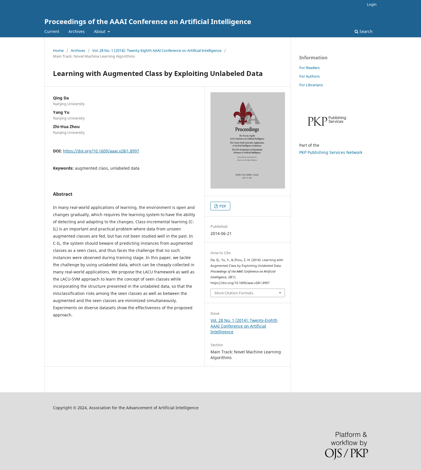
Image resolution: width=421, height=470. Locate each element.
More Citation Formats (234, 292)
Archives (76, 31)
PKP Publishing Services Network (330, 152)
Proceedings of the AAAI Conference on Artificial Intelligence (147, 21)
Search (365, 31)
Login (372, 4)
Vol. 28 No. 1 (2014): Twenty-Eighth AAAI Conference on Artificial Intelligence (156, 50)
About (100, 31)
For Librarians (311, 84)
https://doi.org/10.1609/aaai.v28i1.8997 (101, 151)
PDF (222, 206)
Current (51, 31)
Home (58, 50)
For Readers (309, 67)
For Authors (309, 76)
